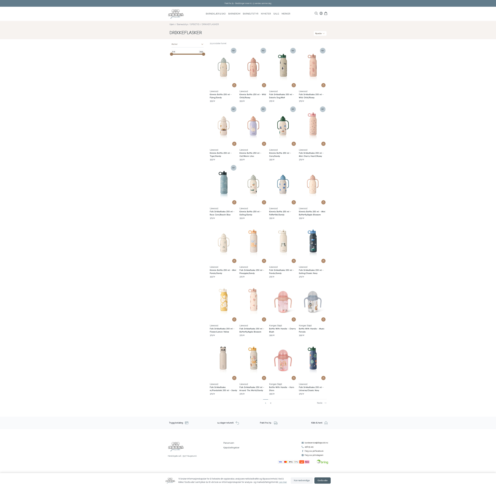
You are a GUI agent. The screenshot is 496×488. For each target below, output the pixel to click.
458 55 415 (309, 447)
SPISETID (194, 24)
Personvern (228, 443)
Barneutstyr (250, 14)
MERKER (286, 14)
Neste (319, 403)
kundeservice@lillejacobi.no (316, 443)
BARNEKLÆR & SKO (216, 14)
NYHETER (266, 14)
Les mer (283, 482)
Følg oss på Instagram (314, 455)
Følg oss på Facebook (314, 451)
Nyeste (318, 33)
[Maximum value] (203, 54)
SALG (276, 14)
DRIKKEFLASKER (210, 24)
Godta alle (322, 480)
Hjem (172, 24)
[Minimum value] (171, 54)
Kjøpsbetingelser (231, 447)
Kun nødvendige (302, 480)
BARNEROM (234, 14)
